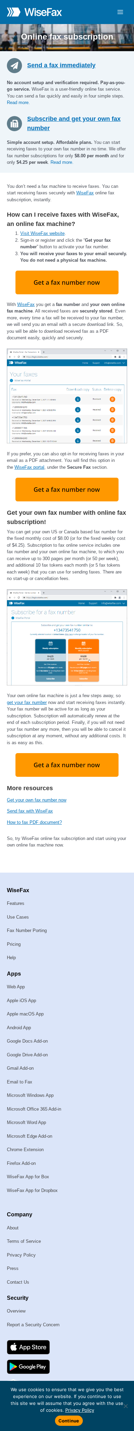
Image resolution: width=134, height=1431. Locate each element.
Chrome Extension (25, 1149)
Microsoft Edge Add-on (29, 1136)
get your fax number (27, 702)
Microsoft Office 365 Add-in (34, 1109)
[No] (125, 1405)
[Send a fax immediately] (17, 64)
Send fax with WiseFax (30, 811)
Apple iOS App (21, 1000)
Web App (16, 986)
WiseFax (85, 192)
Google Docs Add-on (27, 1041)
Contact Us (18, 1282)
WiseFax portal (29, 467)
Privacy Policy (21, 1255)
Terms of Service (24, 1241)
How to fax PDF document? (34, 822)
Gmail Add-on (20, 1068)
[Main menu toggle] (120, 12)
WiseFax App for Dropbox (32, 1190)
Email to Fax (19, 1081)
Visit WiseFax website (42, 233)
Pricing (14, 944)
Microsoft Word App (26, 1122)
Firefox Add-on (21, 1163)
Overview (16, 1311)
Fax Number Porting (27, 930)
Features (15, 903)
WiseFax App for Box (28, 1176)
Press (13, 1268)
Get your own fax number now (36, 800)
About (13, 1227)
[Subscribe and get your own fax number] (17, 123)
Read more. (18, 102)
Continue (68, 1420)
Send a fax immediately (61, 65)
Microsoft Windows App (30, 1095)
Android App (19, 1027)
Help (11, 957)
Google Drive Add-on (27, 1054)
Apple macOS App (25, 1014)
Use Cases (18, 917)
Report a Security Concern (33, 1324)
